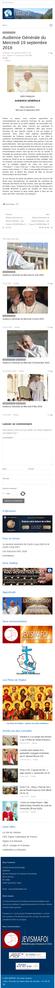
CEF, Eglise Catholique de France (20, 836)
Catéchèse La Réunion (14, 849)
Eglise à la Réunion (12, 841)
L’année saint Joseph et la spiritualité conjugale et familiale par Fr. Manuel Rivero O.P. (34, 753)
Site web (6, 478)
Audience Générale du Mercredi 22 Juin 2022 (23, 275)
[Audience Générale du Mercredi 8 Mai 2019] (27, 375)
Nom (5, 469)
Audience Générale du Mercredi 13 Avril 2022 (23, 319)
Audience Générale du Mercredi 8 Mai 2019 (22, 406)
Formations (8, 555)
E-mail (31, 469)
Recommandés (20, 359)
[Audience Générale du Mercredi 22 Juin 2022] (27, 244)
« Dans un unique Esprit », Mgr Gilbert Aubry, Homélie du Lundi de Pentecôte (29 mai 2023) (35, 805)
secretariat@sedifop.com (17, 889)
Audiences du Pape (9, 32)
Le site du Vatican (12, 832)
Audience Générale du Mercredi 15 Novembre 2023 (26, 363)
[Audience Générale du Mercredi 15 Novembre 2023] (27, 332)
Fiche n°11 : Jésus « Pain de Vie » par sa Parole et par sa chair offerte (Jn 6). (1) (35, 790)
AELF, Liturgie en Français (16, 845)
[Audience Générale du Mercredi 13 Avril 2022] (27, 288)
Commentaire (8, 438)
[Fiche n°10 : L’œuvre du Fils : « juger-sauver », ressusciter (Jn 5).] (10, 770)
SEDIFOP (6, 871)
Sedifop (7, 60)
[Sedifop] (27, 13)
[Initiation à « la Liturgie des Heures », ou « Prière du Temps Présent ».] (10, 737)
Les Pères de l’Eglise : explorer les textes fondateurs (27, 723)
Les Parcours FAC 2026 (15, 551)
